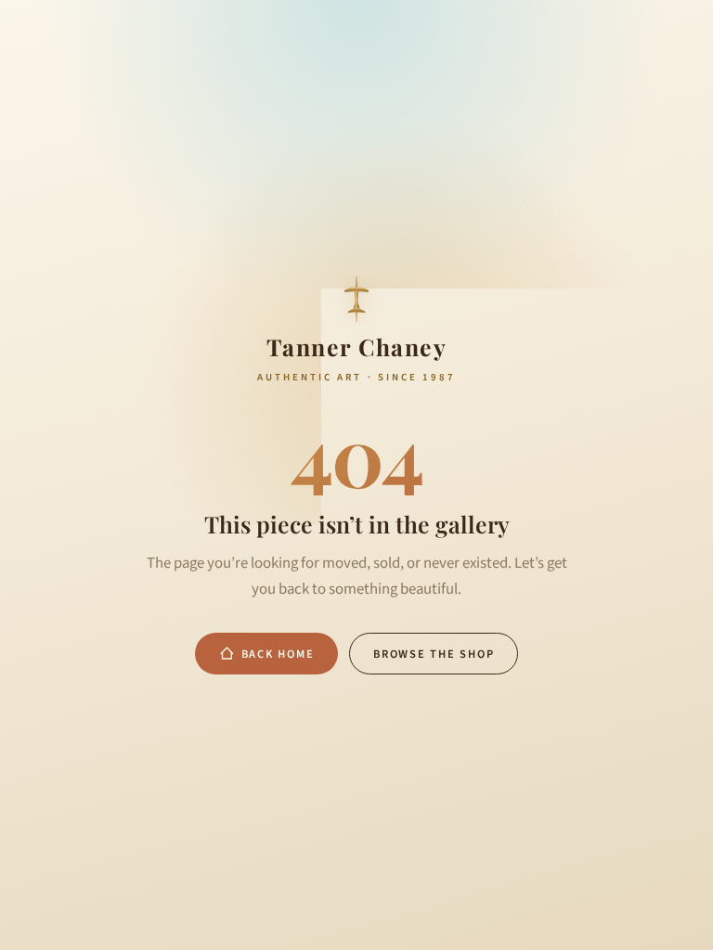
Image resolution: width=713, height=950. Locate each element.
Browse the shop (433, 654)
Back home (278, 654)
